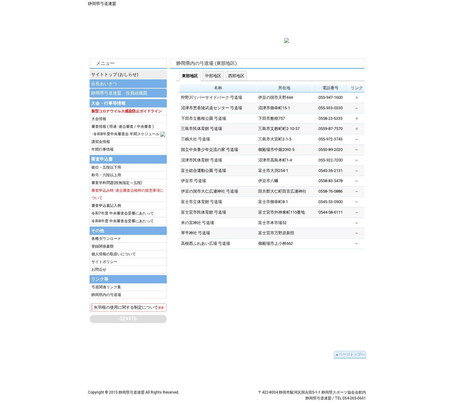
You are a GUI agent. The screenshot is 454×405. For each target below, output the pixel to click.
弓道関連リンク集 (106, 287)
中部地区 (213, 75)
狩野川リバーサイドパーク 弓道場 (211, 97)
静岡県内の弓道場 (106, 295)
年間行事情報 (102, 149)
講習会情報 (100, 142)
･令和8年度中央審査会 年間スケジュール (125, 134)
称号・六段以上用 (106, 175)
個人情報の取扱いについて (113, 254)
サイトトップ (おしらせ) (114, 74)
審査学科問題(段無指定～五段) (116, 183)
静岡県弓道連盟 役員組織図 (119, 92)
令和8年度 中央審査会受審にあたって (122, 221)
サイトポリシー (104, 262)
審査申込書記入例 (106, 205)
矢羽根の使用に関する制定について (129, 307)
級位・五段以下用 (106, 167)
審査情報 (99, 126)
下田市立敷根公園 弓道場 (203, 118)
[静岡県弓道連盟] (286, 40)
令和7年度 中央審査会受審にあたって (122, 213)
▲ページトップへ (350, 354)
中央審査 (144, 126)
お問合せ (98, 269)
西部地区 (236, 75)
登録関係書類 (102, 246)
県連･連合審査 (121, 126)
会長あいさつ (104, 83)
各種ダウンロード (106, 238)
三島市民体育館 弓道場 (201, 128)
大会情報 (98, 119)
